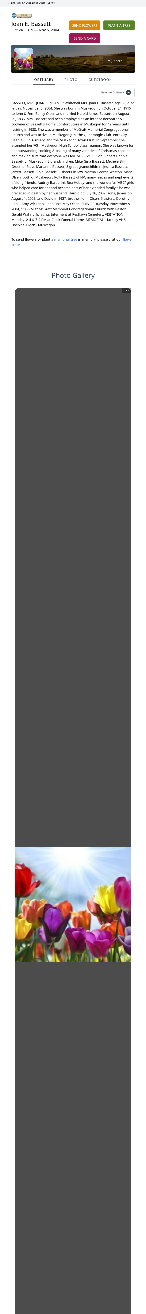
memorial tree (65, 239)
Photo (71, 79)
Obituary (44, 79)
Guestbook (100, 79)
